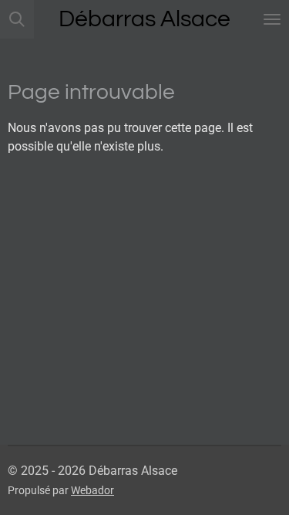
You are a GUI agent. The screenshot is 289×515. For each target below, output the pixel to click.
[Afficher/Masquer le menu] (272, 19)
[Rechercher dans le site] (17, 19)
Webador (92, 490)
